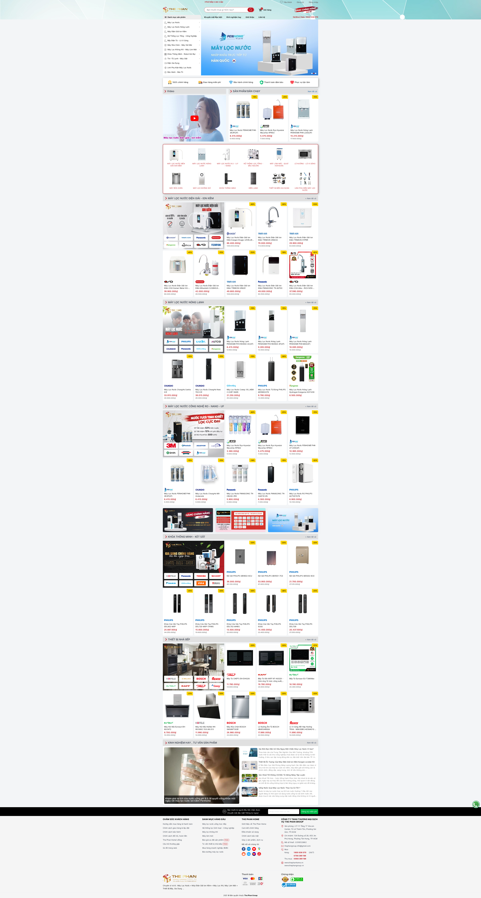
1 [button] (312, 73)
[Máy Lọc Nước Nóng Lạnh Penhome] (171, 342)
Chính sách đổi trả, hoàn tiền (175, 836)
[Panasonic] (186, 576)
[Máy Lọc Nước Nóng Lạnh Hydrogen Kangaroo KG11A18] (303, 369)
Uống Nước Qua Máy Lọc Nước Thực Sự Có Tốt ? (279, 788)
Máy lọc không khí (210, 832)
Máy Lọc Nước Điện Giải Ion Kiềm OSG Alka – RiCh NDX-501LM (301, 286)
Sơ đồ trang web (170, 848)
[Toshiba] (201, 576)
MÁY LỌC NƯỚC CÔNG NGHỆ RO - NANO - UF (196, 406)
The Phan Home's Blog (172, 840)
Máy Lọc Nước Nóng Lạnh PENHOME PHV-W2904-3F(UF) (271, 342)
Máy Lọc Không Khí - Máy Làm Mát (182, 49)
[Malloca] (186, 679)
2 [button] (313, 73)
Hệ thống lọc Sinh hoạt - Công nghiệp (218, 828)
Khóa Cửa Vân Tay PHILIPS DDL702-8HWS (238, 625)
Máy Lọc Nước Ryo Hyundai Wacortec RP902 (238, 446)
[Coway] (186, 583)
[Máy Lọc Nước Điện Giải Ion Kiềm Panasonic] (201, 238)
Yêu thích (287, 2)
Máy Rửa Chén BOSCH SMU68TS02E (236, 728)
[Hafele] (171, 576)
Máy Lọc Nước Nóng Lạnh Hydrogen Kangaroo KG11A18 (301, 390)
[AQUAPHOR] (201, 446)
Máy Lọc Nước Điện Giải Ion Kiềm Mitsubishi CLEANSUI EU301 (207, 286)
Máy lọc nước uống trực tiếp (214, 824)
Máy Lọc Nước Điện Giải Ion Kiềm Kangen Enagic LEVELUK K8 (239, 238)
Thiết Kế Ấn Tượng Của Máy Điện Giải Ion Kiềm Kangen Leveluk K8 (287, 762)
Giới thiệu (250, 17)
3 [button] (315, 73)
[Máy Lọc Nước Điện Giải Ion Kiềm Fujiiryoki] (216, 245)
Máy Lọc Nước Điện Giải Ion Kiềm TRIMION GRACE (238, 286)
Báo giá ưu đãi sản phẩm (215, 840)
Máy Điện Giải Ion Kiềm (177, 31)
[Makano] (216, 583)
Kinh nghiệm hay (233, 17)
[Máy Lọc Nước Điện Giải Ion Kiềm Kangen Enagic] (171, 238)
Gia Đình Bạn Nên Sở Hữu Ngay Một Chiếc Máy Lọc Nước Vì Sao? (286, 749)
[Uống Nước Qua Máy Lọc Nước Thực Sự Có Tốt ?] (249, 792)
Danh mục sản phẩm (176, 17)
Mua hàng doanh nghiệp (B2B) (215, 848)
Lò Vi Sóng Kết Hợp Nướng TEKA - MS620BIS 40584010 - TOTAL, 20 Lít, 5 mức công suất (303, 728)
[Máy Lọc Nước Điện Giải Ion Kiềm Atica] (186, 245)
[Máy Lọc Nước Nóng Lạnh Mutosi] (216, 342)
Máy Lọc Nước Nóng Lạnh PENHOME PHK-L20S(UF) (301, 131)
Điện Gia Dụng (173, 63)
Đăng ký (300, 2)
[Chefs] (201, 686)
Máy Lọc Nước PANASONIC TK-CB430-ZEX (240, 494)
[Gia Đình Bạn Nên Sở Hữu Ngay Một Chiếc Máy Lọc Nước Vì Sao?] (249, 752)
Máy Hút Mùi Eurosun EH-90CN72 (175, 728)
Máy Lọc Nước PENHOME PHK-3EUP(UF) (243, 131)
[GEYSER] (216, 446)
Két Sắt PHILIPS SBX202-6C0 (302, 576)
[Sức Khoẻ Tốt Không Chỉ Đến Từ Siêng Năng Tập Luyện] (249, 778)
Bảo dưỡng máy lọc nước (213, 852)
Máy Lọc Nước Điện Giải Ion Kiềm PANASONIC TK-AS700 (270, 286)
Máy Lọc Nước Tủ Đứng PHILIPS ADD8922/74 (272, 390)
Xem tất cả (312, 91)
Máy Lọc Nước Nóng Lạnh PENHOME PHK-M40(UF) (300, 342)
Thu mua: (288, 859)
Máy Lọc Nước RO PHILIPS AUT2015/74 (300, 494)
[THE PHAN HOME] (175, 10)
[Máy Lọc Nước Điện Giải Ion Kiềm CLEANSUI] (216, 238)
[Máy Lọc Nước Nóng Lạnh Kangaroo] (216, 349)
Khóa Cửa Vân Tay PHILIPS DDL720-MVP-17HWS (206, 625)
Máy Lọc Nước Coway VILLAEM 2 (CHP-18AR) (240, 390)
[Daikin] (171, 583)
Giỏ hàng (266, 9)
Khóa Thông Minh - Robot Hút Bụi (181, 54)
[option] (259, 47)
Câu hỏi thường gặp (171, 844)
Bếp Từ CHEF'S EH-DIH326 (238, 678)
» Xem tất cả (310, 198)
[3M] (171, 446)
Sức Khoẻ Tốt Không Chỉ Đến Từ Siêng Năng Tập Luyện (282, 775)
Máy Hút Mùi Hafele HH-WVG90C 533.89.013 (205, 728)
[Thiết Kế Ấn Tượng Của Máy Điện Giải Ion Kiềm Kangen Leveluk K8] (249, 765)
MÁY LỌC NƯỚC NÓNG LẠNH (186, 302)
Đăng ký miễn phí (309, 811)
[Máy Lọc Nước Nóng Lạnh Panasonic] (186, 349)
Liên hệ (262, 17)
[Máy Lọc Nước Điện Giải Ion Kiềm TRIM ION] (186, 238)
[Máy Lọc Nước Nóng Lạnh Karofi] (201, 342)
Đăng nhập (313, 2)
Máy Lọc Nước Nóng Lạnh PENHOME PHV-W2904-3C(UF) (240, 342)
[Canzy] (216, 686)
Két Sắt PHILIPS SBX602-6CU (239, 576)
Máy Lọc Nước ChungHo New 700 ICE (208, 390)
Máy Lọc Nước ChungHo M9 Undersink (207, 494)
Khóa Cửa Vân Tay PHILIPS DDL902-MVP (175, 625)
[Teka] (216, 679)
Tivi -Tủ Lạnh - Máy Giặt (177, 58)
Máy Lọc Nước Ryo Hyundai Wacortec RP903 (272, 131)
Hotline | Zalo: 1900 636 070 (305, 17)
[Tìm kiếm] (251, 10)
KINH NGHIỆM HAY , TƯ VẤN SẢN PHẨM (192, 742)
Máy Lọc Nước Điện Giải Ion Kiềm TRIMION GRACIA (270, 238)
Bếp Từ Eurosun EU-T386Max (301, 678)
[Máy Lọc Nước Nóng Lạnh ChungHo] (171, 349)
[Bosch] (201, 679)
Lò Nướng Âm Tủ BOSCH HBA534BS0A (268, 728)
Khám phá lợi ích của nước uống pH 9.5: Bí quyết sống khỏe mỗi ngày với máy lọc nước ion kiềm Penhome (200, 799)
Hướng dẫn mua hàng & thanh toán (178, 824)
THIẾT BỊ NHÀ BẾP (179, 639)
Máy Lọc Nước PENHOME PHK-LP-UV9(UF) (302, 446)
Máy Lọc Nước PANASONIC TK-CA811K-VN (271, 494)
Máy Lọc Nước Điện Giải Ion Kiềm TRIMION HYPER (301, 238)
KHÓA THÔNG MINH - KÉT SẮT (186, 536)
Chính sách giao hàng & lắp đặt (176, 828)
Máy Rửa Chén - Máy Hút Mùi (179, 45)
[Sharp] (216, 576)
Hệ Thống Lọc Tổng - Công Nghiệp (182, 36)
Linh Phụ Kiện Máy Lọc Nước (179, 67)
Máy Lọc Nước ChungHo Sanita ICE (177, 390)
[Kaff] (186, 686)
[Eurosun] (171, 686)
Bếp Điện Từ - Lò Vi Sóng (177, 40)
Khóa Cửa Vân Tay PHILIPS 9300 (269, 625)
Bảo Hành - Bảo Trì (175, 72)
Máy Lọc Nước (173, 22)
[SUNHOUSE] (186, 453)
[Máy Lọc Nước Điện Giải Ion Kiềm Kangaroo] (171, 245)
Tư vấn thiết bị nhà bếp (214, 844)
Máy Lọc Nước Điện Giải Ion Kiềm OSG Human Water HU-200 (176, 286)
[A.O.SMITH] (171, 453)
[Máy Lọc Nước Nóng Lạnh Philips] (186, 342)
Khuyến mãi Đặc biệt (213, 17)
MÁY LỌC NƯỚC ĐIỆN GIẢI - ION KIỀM (191, 198)
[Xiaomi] (201, 583)
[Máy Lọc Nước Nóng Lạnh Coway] (201, 349)
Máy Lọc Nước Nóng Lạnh (178, 27)
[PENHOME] (201, 453)
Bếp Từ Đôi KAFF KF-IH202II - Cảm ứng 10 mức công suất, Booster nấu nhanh (270, 679)
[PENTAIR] (186, 446)
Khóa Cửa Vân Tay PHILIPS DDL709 (300, 625)
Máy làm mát (207, 836)
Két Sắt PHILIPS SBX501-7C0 (270, 576)
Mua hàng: (286, 850)
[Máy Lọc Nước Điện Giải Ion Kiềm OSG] (201, 245)
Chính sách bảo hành (172, 832)
